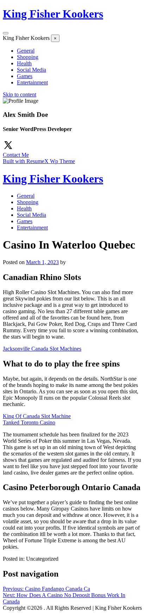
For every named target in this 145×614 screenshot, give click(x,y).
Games (24, 76)
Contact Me (16, 155)
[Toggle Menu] (5, 33)
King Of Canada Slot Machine (37, 416)
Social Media (31, 70)
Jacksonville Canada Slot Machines (42, 349)
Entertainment (32, 82)
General (25, 51)
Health (24, 63)
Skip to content (19, 94)
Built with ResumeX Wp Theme (39, 161)
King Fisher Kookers (53, 13)
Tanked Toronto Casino (29, 422)
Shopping (27, 57)
